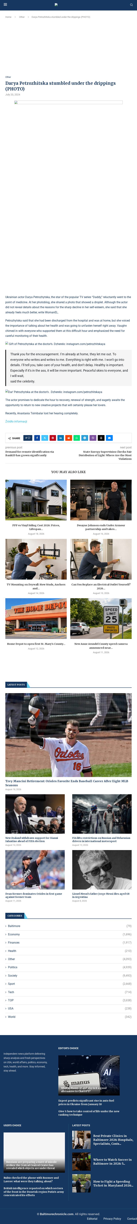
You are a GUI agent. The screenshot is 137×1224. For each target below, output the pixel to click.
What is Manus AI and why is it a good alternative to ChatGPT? (83, 1090)
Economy (70, 934)
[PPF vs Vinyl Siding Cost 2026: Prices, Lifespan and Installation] (36, 500)
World (70, 1017)
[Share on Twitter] (44, 438)
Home (8, 17)
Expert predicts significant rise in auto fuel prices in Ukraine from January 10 (86, 1102)
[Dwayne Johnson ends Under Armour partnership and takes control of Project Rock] (101, 500)
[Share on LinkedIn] (60, 438)
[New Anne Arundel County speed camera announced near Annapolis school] (101, 618)
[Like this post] (29, 438)
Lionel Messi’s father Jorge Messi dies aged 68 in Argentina (101, 895)
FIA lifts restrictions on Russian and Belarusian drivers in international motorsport (101, 840)
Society (70, 975)
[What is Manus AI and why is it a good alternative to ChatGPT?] (89, 1075)
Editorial (92, 1218)
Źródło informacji (16, 421)
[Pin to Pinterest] (53, 438)
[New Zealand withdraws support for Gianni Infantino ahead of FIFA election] (35, 814)
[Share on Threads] (101, 438)
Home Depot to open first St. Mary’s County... (36, 644)
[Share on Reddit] (68, 438)
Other (22, 17)
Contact (132, 1218)
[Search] (131, 5)
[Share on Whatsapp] (76, 438)
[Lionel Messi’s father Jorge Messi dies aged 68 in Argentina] (102, 870)
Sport (70, 983)
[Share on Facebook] (37, 438)
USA (70, 1008)
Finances (70, 942)
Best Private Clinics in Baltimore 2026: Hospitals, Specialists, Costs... (113, 1140)
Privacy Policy (112, 1218)
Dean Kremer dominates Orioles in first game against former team (33, 895)
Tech (70, 992)
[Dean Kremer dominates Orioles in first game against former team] (35, 870)
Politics (70, 967)
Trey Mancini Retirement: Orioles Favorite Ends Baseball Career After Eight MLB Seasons (66, 783)
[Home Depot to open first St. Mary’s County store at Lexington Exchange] (36, 618)
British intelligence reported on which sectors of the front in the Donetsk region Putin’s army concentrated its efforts (34, 1192)
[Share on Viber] (93, 438)
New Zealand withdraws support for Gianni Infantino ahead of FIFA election (31, 840)
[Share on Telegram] (84, 438)
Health (70, 951)
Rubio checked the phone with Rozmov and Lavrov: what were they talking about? (31, 1179)
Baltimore (70, 926)
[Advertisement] (68, 47)
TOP (70, 1000)
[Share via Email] (109, 438)
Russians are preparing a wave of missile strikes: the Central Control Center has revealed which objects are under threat (31, 1165)
